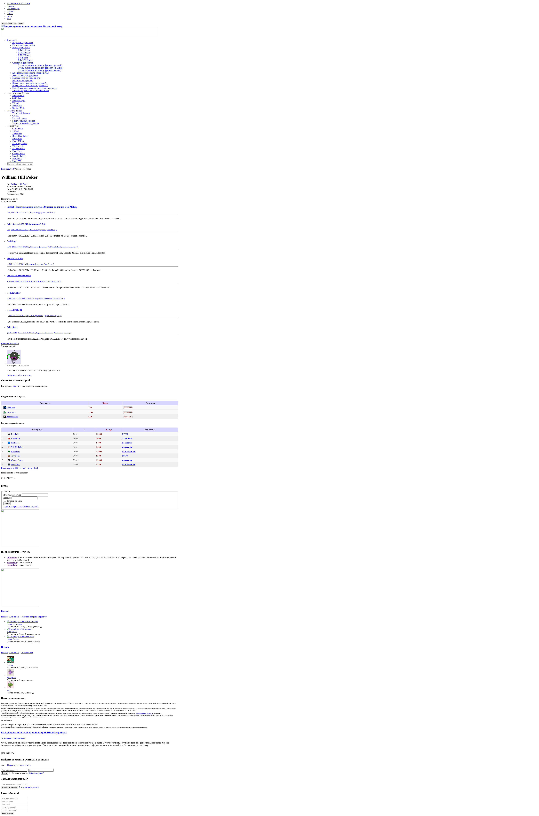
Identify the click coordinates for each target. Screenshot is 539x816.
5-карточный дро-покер (23, 121)
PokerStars (17, 138)
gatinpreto (11, 677)
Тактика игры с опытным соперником (30, 90)
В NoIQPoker (24, 55)
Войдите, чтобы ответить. (19, 375)
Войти (7, 504)
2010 (11, 169)
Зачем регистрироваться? (13, 738)
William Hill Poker (19, 184)
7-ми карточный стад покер (25, 123)
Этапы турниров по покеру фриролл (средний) (40, 68)
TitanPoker (17, 133)
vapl (9, 690)
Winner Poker (12, 416)
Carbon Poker (18, 153)
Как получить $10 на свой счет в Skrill (19, 468)
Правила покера (14, 111)
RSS (9, 18)
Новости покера (14, 624)
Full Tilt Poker (17, 447)
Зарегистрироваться (12, 506)
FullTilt (50, 212)
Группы (10, 6)
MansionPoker (18, 156)
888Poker (16, 98)
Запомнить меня (14, 501)
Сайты (10, 13)
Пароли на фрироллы (22, 42)
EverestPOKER (14, 310)
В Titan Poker (24, 52)
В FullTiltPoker (25, 60)
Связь (9, 16)
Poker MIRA (18, 95)
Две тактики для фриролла (25, 75)
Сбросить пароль (9, 787)
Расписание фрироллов (23, 45)
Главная (5, 169)
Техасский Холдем (21, 113)
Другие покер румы (68, 247)
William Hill (17, 146)
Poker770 (16, 161)
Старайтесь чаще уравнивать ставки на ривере (34, 88)
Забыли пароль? (30, 506)
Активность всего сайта (18, 3)
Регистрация (7, 813)
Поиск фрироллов (21, 47)
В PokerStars (24, 50)
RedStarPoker (18, 148)
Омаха (15, 116)
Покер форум (13, 8)
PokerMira (11, 412)
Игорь (10, 665)
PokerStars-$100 (15, 258)
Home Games (13, 639)
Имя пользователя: (12, 495)
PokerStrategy (18, 100)
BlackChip (15, 464)
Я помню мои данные (29, 787)
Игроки (10, 11)
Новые (4, 617)
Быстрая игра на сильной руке (26, 78)
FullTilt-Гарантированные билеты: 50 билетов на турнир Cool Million (42, 207)
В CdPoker (23, 58)
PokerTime (17, 105)
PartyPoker (17, 158)
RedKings (11, 241)
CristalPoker (17, 128)
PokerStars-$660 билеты (19, 275)
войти (16, 386)
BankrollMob (18, 108)
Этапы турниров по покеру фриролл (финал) (39, 70)
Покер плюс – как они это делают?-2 (30, 85)
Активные (14, 617)
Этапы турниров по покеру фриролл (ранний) (40, 65)
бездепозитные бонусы (144, 713)
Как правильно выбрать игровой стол (30, 73)
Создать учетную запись (18, 765)
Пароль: (7, 498)
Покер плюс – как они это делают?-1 (30, 83)
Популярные (27, 617)
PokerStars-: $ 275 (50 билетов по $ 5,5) (26, 224)
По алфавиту (40, 617)
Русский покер (19, 118)
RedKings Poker (19, 143)
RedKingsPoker (54, 247)
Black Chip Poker (20, 136)
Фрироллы (12, 40)
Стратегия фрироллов (22, 63)
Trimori (15, 103)
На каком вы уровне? (22, 80)
